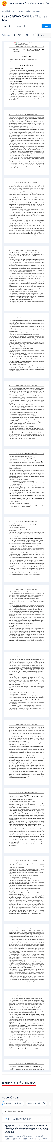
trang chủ (16, 3)
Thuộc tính (20, 26)
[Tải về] (34, 35)
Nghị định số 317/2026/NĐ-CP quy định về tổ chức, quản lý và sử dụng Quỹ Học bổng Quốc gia (26, 1128)
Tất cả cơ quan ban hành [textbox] (14, 1111)
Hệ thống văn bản (37, 1103)
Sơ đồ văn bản (11, 1097)
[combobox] (26, 1111)
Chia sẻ (46, 26)
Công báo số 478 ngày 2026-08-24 (33, 1139)
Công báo (28, 3)
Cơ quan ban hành (13, 1103)
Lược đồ (7, 26)
